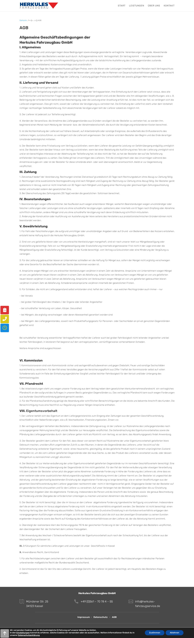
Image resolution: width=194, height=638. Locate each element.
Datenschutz (100, 617)
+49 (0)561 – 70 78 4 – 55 (97, 601)
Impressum (83, 617)
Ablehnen (174, 632)
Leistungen (136, 6)
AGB (114, 617)
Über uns (154, 6)
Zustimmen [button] (154, 632)
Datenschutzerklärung (29, 635)
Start (121, 6)
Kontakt (169, 6)
